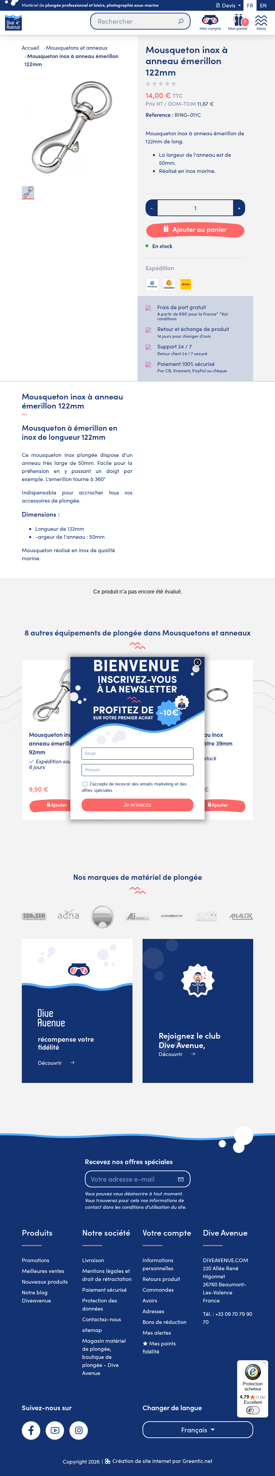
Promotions (35, 1260)
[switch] (253, 1410)
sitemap (92, 1329)
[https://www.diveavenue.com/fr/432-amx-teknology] (206, 916)
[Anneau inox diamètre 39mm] (218, 740)
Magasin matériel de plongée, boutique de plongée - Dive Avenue (104, 1356)
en (263, 5)
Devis (229, 5)
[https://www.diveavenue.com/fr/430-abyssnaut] (103, 916)
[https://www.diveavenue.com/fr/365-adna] (68, 916)
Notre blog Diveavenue (36, 1296)
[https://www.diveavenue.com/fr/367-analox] (241, 916)
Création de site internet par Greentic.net (162, 1460)
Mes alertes (157, 1332)
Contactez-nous (101, 1319)
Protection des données (99, 1304)
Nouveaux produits (45, 1281)
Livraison (93, 1260)
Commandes (158, 1289)
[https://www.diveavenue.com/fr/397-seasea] (34, 916)
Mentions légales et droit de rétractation (106, 1274)
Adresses (153, 1311)
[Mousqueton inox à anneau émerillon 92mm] (57, 740)
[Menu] (264, 1364)
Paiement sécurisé (104, 1289)
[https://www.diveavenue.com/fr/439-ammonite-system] (172, 916)
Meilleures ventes (43, 1270)
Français (195, 1429)
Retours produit (161, 1278)
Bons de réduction (164, 1321)
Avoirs (150, 1300)
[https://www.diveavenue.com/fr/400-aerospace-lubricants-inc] (137, 916)
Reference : (159, 114)
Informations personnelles (158, 1264)
